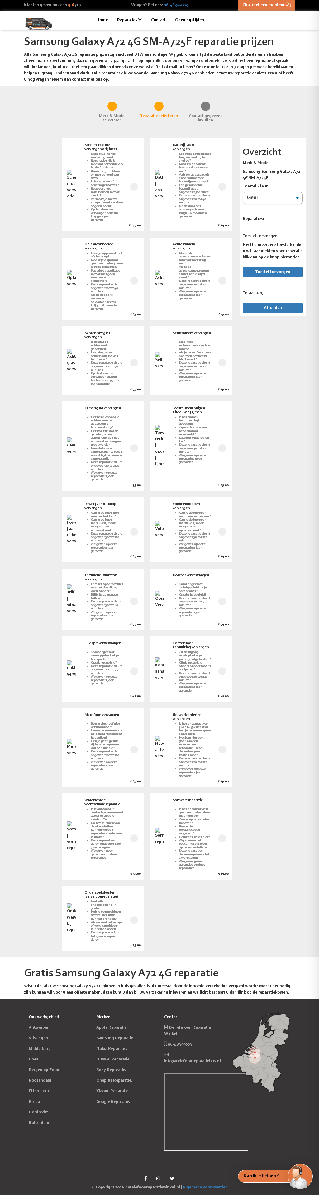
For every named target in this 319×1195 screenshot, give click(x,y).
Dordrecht (38, 1112)
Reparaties (127, 20)
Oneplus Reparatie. (114, 1081)
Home (102, 20)
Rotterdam (39, 1123)
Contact (158, 20)
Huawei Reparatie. (113, 1059)
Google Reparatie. (113, 1102)
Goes (33, 1059)
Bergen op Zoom (44, 1070)
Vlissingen (38, 1038)
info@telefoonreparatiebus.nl (192, 1061)
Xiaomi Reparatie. (113, 1091)
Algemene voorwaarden (205, 1187)
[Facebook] (146, 1179)
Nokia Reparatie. (111, 1049)
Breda (34, 1102)
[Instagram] (158, 1179)
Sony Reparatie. (111, 1070)
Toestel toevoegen (272, 272)
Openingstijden (189, 20)
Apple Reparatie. (112, 1028)
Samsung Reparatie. (115, 1038)
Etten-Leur (39, 1091)
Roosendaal (40, 1081)
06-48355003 (176, 5)
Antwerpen (39, 1028)
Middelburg (40, 1049)
